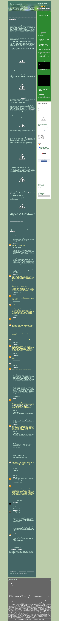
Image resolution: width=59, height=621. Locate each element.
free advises (46, 609)
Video (12, 617)
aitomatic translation (21, 607)
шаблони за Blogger (43, 606)
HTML (45, 611)
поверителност (10, 602)
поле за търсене (24, 602)
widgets (27, 617)
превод (48, 602)
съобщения (46, 69)
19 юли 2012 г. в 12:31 (16, 410)
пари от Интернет (17, 601)
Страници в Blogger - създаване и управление (22, 18)
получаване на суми (31, 602)
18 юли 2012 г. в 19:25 (16, 360)
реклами (26, 604)
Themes (24, 616)
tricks (39, 616)
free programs (31, 610)
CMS (28, 608)
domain (9, 609)
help (39, 611)
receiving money (42, 614)
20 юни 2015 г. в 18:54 (16, 508)
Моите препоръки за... (42, 19)
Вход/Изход (10, 585)
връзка (43, 129)
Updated (48, 616)
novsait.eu (39, 192)
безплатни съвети (43, 595)
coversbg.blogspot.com (42, 193)
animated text (27, 607)
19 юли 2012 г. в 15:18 (16, 468)
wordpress (23, 98)
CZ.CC (49, 608)
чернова (34, 606)
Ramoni (14, 477)
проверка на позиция (28, 603)
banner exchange (41, 607)
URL (9, 617)
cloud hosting (24, 608)
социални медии (42, 604)
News (25, 613)
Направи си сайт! (16, 4)
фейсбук (18, 606)
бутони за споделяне (28, 596)
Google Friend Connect (18, 611)
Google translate (30, 611)
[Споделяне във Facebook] (14, 19)
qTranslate (25, 614)
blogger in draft (10, 608)
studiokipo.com (40, 194)
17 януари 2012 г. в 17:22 (17, 272)
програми (33, 603)
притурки (22, 603)
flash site (37, 609)
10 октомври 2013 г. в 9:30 (17, 482)
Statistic (46, 615)
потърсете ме (21, 32)
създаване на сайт (19, 605)
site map (35, 615)
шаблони (37, 606)
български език (35, 596)
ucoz (45, 616)
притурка (25, 119)
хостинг (28, 606)
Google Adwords (11, 611)
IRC (20, 612)
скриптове (33, 604)
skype (38, 615)
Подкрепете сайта (42, 94)
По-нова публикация (30, 571)
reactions (38, 614)
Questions (31, 614)
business (16, 608)
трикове (25, 605)
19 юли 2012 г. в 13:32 (16, 431)
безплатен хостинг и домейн (16, 595)
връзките (29, 138)
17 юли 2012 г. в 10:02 (16, 315)
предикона (9, 603)
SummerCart (14, 616)
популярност (44, 602)
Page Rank (32, 613)
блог (23, 596)
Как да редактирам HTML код (44, 56)
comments (31, 608)
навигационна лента (11, 600)
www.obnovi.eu (40, 186)
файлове (15, 606)
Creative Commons (44, 608)
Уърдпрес (11, 606)
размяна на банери (47, 603)
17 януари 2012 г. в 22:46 (17, 292)
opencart (28, 613)
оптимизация (42, 600)
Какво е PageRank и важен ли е (44, 49)
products (12, 614)
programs (16, 614)
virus (14, 617)
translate (35, 616)
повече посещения (17, 602)
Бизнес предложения (42, 14)
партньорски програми (28, 601)
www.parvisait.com (41, 184)
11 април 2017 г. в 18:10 (17, 547)
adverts (48, 606)
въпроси (23, 597)
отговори (10, 601)
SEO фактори (28, 615)
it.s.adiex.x (15, 502)
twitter (42, 616)
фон (24, 606)
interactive (17, 612)
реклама (21, 604)
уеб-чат (37, 605)
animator (31, 607)
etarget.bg (21, 609)
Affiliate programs (11, 607)
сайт (29, 604)
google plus (25, 611)
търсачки (33, 605)
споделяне (48, 604)
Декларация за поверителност (26, 619)
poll (43, 613)
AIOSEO (16, 607)
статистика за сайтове (11, 605)
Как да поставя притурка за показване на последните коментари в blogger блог (43, 54)
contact (36, 608)
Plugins (41, 613)
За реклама (35, 619)
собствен (37, 604)
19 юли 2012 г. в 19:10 (16, 475)
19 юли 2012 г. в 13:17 (16, 422)
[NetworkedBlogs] (44, 159)
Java (25, 612)
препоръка (14, 603)
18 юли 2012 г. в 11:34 (16, 342)
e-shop (13, 609)
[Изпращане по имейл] (11, 19)
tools (28, 616)
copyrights (39, 608)
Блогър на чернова (13, 46)
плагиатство (35, 601)
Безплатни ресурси (41, 12)
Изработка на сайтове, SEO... (44, 15)
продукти (37, 603)
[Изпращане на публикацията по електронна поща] (10, 19)
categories (19, 608)
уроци (46, 605)
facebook (30, 609)
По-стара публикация (13, 571)
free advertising (42, 609)
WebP (21, 617)
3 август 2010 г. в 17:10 (17, 247)
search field (14, 615)
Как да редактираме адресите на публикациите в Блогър (22, 405)
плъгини (48, 601)
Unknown (14, 243)
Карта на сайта (18, 619)
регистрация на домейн (15, 604)
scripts (11, 615)
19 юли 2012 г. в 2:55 (16, 396)
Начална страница (22, 571)
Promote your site (20, 614)
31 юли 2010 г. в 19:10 (16, 241)
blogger (47, 607)
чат (31, 606)
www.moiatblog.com (41, 185)
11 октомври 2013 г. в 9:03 (17, 500)
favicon (34, 609)
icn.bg (48, 611)
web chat (17, 617)
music (18, 613)
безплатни (31, 595)
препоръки (18, 603)
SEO (23, 615)
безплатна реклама (25, 595)
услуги (50, 605)
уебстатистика (41, 605)
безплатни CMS (14, 596)
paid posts (37, 613)
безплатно (19, 596)
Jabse (23, 612)
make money (44, 612)
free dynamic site (20, 610)
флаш (22, 606)
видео (40, 596)
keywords (28, 612)
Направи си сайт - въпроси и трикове (16, 221)
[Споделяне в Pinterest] (15, 19)
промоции (41, 603)
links (39, 612)
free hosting (26, 610)
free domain (13, 610)
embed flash (17, 609)
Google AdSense (46, 610)
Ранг (9, 604)
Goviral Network (36, 611)
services (32, 615)
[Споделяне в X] (13, 19)
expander (25, 609)
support (18, 616)
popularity (46, 613)
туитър (30, 605)
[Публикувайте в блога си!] (12, 19)
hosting (42, 611)
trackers (31, 616)
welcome (24, 617)
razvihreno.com (40, 191)
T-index (21, 616)
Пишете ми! (48, 196)
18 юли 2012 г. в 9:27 (16, 336)
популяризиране (38, 602)
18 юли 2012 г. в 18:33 (16, 353)
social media (42, 615)
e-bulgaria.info (40, 187)
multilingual (14, 613)
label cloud (32, 612)
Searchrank (19, 615)
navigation (21, 613)
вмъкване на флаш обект (46, 596)
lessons (36, 612)
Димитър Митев (19, 9)
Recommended (48, 614)
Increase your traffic (11, 612)
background (36, 607)
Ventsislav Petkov (16, 533)
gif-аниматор (40, 610)
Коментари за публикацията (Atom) (21, 573)
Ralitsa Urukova (15, 510)
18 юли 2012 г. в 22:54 (16, 365)
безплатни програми (37, 595)
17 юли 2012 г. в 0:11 (16, 301)
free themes (36, 610)
